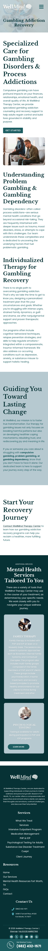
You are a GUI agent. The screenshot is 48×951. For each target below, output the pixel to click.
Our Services (10, 876)
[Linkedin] (31, 937)
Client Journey (24, 856)
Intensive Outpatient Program (25, 829)
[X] (16, 937)
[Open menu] (41, 6)
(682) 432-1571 (21, 909)
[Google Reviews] (36, 937)
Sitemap (14, 931)
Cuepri (25, 851)
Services (24, 825)
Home (6, 872)
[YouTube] (26, 937)
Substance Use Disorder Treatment (25, 846)
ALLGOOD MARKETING (28, 931)
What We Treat (24, 820)
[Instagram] (21, 937)
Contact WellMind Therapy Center (22, 526)
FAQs (5, 889)
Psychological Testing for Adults (25, 842)
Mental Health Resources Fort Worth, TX (23, 883)
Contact (7, 893)
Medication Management (25, 833)
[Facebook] (11, 937)
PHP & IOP (25, 838)
